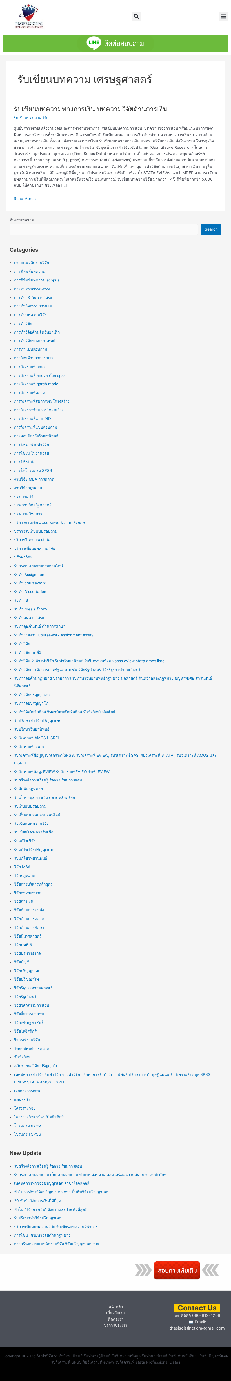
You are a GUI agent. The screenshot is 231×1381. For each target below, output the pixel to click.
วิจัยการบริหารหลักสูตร (33, 884)
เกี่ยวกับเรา (115, 1312)
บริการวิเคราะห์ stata (32, 539)
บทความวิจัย (24, 496)
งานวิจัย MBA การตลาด (34, 479)
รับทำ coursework (30, 583)
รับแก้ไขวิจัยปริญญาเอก (34, 849)
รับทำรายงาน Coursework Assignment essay (54, 635)
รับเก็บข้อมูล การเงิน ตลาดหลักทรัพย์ (44, 797)
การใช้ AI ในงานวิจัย (31, 453)
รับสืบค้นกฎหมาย (28, 789)
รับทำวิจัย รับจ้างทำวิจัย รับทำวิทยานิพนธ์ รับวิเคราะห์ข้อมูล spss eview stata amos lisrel (89, 661)
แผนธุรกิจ (22, 1099)
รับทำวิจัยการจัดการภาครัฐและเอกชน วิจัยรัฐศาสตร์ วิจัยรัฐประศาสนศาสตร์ (77, 669)
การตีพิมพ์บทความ (29, 271)
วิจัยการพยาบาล (27, 893)
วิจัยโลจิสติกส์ (25, 1031)
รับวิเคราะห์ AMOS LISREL (37, 738)
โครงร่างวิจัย (24, 1108)
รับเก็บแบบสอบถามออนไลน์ (37, 815)
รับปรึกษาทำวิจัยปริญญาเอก (37, 720)
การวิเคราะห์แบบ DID (32, 418)
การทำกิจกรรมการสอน (33, 306)
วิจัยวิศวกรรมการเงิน (31, 1005)
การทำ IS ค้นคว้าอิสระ (33, 297)
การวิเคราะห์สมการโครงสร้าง (39, 410)
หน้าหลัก (115, 1306)
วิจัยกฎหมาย (24, 875)
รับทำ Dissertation (30, 591)
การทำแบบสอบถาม (30, 349)
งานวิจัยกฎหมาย (28, 488)
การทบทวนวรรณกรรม (33, 289)
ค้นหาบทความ (22, 220)
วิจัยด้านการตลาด (29, 918)
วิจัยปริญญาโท (26, 979)
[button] (136, 16)
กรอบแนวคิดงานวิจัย (31, 262)
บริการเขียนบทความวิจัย (34, 548)
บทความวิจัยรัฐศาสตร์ (32, 505)
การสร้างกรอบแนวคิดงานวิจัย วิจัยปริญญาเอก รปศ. (57, 1244)
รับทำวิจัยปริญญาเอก (32, 694)
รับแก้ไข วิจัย (25, 841)
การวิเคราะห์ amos (30, 366)
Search (211, 229)
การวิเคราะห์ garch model (36, 384)
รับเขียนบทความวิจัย (31, 117)
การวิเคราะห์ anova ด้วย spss (39, 375)
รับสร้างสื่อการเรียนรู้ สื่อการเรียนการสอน (48, 780)
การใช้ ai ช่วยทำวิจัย (31, 444)
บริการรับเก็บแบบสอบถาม (35, 531)
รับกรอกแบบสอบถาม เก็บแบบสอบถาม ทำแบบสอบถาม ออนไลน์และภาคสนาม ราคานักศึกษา (91, 1174)
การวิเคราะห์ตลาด (29, 392)
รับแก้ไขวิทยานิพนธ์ (30, 858)
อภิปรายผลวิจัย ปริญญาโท (36, 1066)
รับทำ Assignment (30, 574)
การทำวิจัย (23, 323)
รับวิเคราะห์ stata (29, 746)
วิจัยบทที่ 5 (23, 944)
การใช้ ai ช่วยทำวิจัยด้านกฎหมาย (42, 1235)
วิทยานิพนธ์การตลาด (31, 1048)
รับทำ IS (21, 600)
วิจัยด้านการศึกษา (29, 927)
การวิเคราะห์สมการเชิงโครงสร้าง (42, 401)
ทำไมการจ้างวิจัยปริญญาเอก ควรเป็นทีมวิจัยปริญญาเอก (61, 1192)
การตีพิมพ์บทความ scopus (36, 280)
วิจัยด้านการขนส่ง (29, 910)
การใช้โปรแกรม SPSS (33, 470)
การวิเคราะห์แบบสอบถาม (35, 427)
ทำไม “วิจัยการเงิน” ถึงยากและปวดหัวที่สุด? (50, 1209)
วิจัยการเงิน (23, 901)
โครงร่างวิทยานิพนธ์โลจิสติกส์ (39, 1117)
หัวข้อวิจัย (22, 1057)
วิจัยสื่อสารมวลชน (29, 1014)
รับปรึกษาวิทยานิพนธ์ (31, 729)
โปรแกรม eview (28, 1125)
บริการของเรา (115, 1325)
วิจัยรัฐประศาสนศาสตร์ (33, 988)
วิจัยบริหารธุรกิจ (27, 953)
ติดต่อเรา (115, 1319)
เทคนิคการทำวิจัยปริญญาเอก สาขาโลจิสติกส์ (51, 1183)
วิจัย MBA (22, 866)
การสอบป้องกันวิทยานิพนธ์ (36, 436)
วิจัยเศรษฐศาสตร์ (28, 1022)
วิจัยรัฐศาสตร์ (25, 996)
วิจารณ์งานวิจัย (27, 1040)
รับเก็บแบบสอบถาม (30, 806)
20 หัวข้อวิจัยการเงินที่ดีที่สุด (37, 1200)
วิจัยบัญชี (21, 962)
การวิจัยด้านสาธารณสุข (34, 358)
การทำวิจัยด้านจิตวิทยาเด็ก (37, 332)
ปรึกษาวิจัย (23, 557)
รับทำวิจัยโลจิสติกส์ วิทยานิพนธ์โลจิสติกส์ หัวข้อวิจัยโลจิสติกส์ (64, 712)
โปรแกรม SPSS (27, 1134)
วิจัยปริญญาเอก (27, 970)
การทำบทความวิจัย (30, 314)
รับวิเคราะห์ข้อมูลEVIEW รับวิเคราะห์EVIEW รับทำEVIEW (62, 771)
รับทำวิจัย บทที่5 (27, 652)
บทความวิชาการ (28, 514)
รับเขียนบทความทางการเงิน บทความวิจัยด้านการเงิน (90, 109)
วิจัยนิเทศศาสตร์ (27, 936)
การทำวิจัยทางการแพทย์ (34, 340)
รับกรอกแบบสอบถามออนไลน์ (38, 566)
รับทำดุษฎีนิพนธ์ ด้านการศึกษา (39, 626)
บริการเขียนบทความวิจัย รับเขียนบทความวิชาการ (56, 1226)
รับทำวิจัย (22, 643)
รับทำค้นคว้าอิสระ (29, 617)
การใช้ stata (24, 461)
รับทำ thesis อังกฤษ (31, 609)
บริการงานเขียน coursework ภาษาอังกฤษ (49, 522)
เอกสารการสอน (27, 1091)
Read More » (25, 198)
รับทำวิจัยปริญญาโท (31, 703)
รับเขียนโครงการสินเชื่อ (33, 832)
